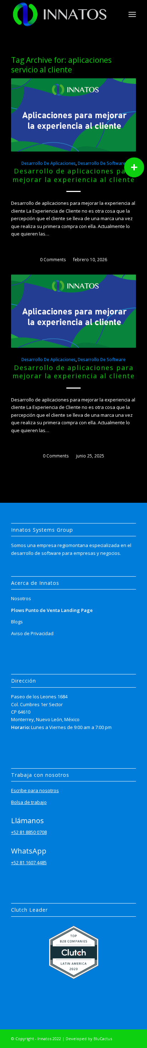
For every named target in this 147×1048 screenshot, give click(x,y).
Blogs (17, 621)
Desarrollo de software (102, 163)
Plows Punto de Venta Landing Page (52, 610)
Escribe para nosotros (35, 790)
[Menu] (132, 14)
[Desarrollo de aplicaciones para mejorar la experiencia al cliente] (73, 115)
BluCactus (102, 1038)
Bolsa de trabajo (29, 802)
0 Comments (53, 259)
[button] (134, 167)
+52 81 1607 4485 (29, 862)
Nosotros (21, 598)
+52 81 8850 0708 (29, 832)
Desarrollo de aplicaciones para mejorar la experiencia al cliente (73, 175)
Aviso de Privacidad (32, 633)
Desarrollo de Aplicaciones (48, 163)
